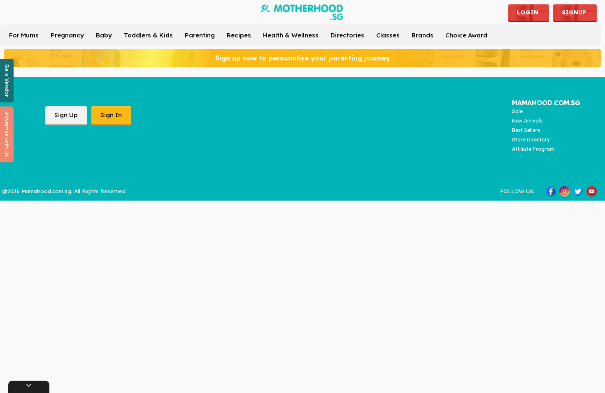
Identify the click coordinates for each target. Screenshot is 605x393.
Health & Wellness (291, 35)
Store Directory (531, 139)
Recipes (239, 35)
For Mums (24, 35)
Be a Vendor (7, 80)
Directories (347, 35)
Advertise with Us (7, 134)
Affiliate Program (533, 149)
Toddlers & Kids (148, 35)
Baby (104, 35)
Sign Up (66, 115)
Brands (422, 35)
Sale (517, 111)
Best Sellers (526, 130)
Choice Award (466, 35)
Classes (388, 35)
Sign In (111, 115)
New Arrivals (527, 121)
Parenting (200, 35)
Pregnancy (67, 35)
